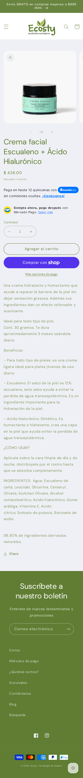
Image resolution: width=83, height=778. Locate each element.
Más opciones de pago (41, 274)
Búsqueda (17, 715)
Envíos (14, 650)
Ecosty (34, 765)
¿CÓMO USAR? (17, 447)
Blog (13, 704)
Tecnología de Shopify (50, 765)
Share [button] (14, 553)
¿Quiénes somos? (24, 672)
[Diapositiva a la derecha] (52, 132)
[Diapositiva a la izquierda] (31, 132)
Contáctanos (20, 693)
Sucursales (18, 682)
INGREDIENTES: (40, 500)
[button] (6, 26)
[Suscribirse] (68, 629)
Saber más (45, 212)
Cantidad (11, 222)
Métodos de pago (24, 661)
